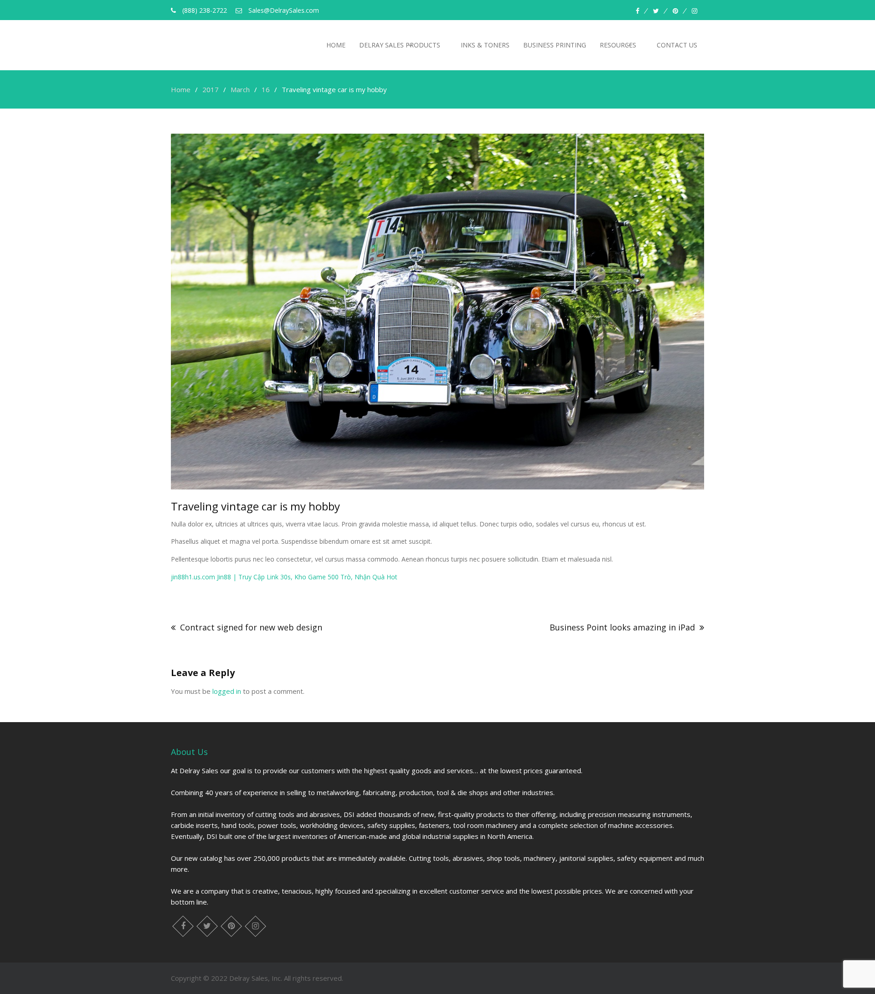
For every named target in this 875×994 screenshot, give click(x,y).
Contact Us (677, 45)
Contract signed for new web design (251, 627)
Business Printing (554, 45)
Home (335, 45)
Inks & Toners (485, 45)
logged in (226, 691)
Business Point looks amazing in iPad (622, 627)
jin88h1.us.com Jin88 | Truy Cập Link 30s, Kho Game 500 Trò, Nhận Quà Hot (284, 576)
